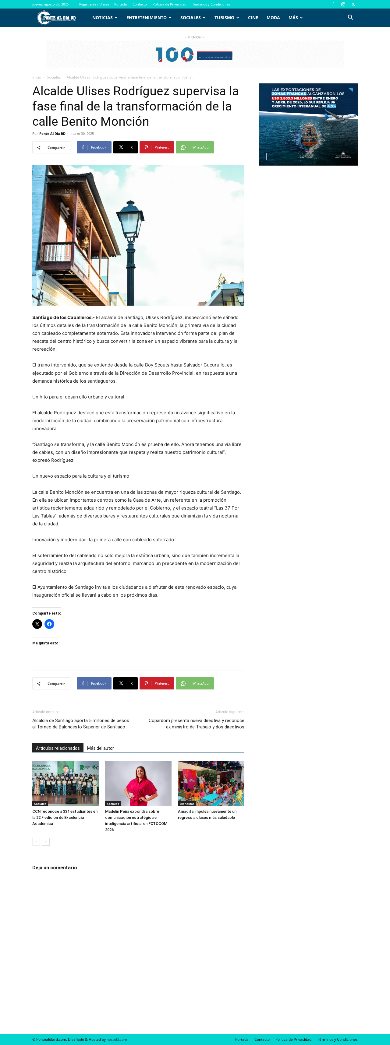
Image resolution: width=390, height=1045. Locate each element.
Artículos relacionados (58, 748)
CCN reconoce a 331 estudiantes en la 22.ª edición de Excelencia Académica (65, 817)
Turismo (224, 17)
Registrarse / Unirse (94, 4)
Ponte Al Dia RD (52, 133)
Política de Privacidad (169, 4)
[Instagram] (343, 4)
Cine (253, 17)
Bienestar (187, 803)
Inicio (36, 77)
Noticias (102, 17)
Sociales (190, 17)
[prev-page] (36, 842)
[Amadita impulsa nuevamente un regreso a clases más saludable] (211, 783)
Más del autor (100, 748)
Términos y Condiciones (211, 4)
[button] (350, 18)
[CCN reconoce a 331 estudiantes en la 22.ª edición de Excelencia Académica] (65, 783)
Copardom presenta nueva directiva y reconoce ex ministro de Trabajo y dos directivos (196, 724)
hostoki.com (117, 1039)
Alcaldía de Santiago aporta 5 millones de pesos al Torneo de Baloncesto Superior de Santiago (80, 724)
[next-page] (46, 842)
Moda (273, 17)
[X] (353, 4)
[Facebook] (333, 4)
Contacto (140, 4)
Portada (120, 4)
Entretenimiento (146, 17)
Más (293, 17)
